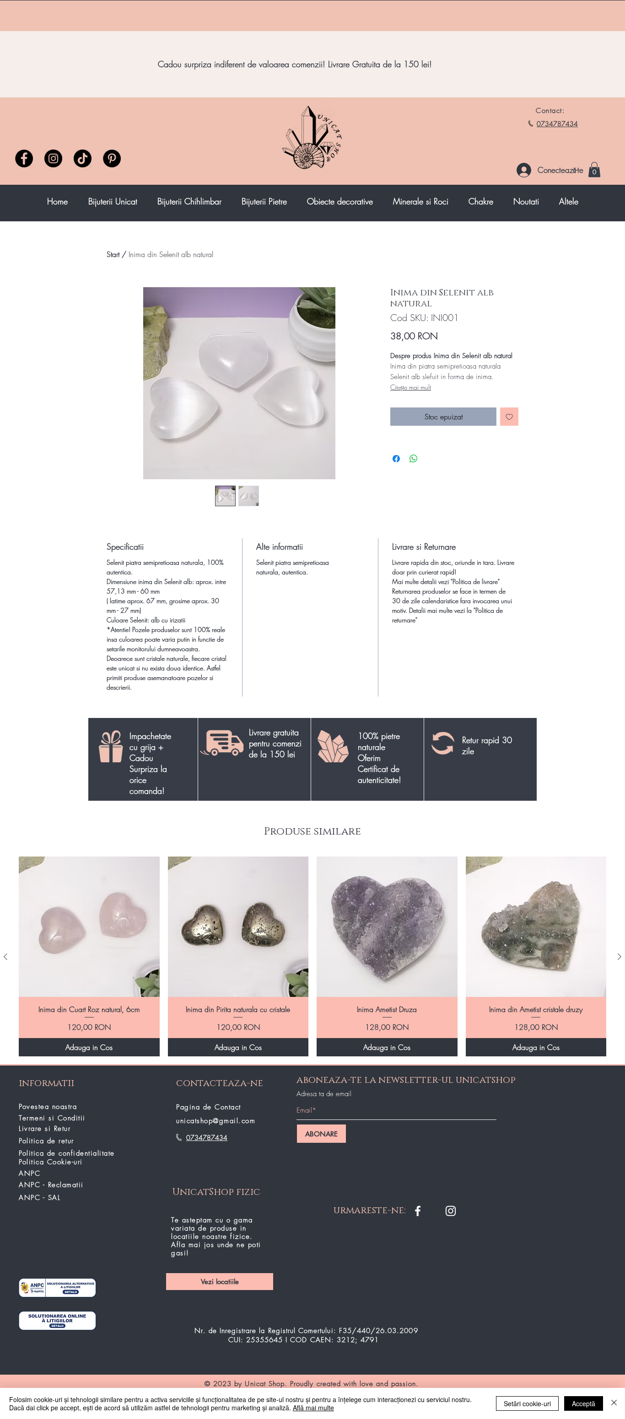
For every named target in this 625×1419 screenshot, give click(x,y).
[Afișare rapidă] (89, 927)
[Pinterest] (112, 158)
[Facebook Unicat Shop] (418, 1211)
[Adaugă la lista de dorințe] (509, 416)
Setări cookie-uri (527, 1403)
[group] (312, 956)
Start (113, 254)
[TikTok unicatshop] (83, 158)
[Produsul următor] (619, 956)
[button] (594, 169)
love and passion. (389, 1383)
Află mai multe (313, 1407)
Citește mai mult (410, 387)
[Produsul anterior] (5, 956)
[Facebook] (24, 158)
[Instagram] (53, 158)
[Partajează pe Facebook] (396, 458)
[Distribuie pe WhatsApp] (413, 458)
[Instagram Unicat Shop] (451, 1211)
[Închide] (614, 1403)
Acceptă (583, 1403)
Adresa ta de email (323, 1094)
